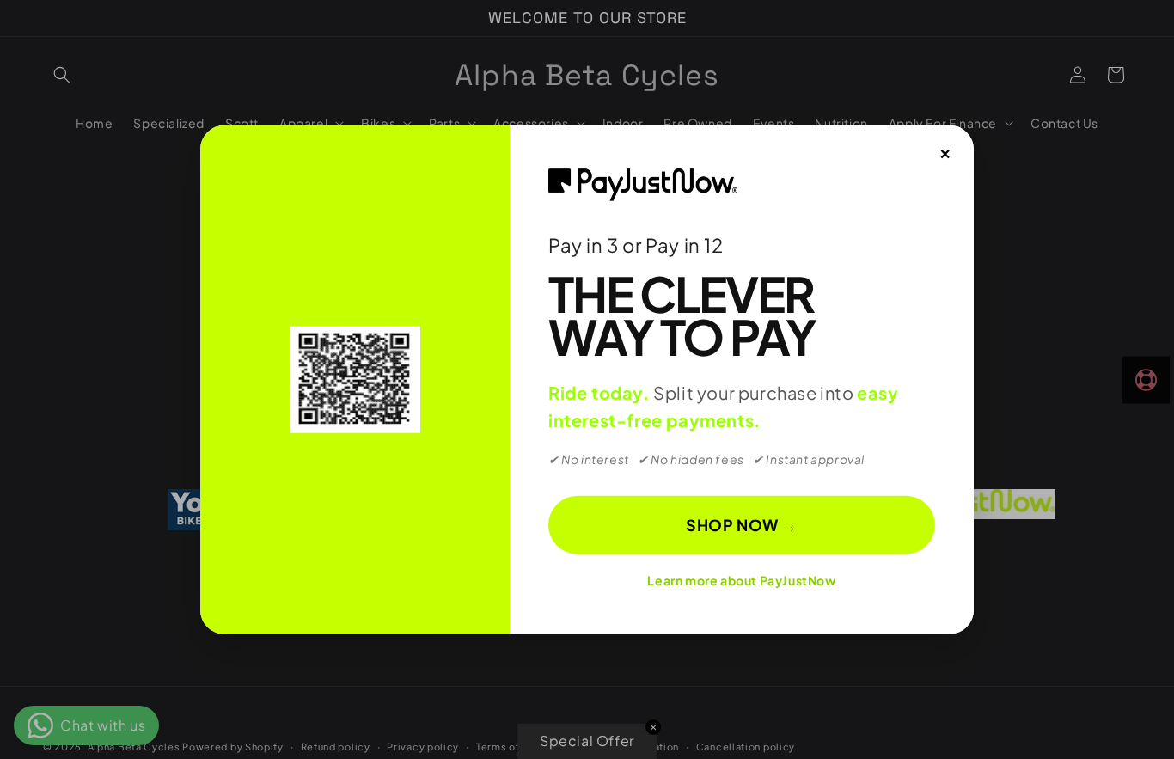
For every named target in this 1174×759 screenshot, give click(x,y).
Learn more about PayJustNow (741, 580)
